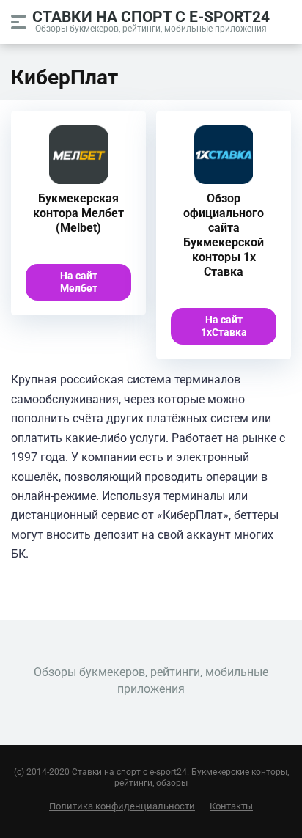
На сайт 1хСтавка (224, 326)
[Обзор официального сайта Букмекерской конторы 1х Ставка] (223, 180)
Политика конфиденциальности (122, 806)
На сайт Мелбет (78, 282)
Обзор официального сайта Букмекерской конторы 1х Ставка (223, 235)
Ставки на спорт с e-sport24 (151, 15)
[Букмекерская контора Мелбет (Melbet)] (78, 180)
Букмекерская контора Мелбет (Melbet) (78, 213)
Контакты (231, 806)
